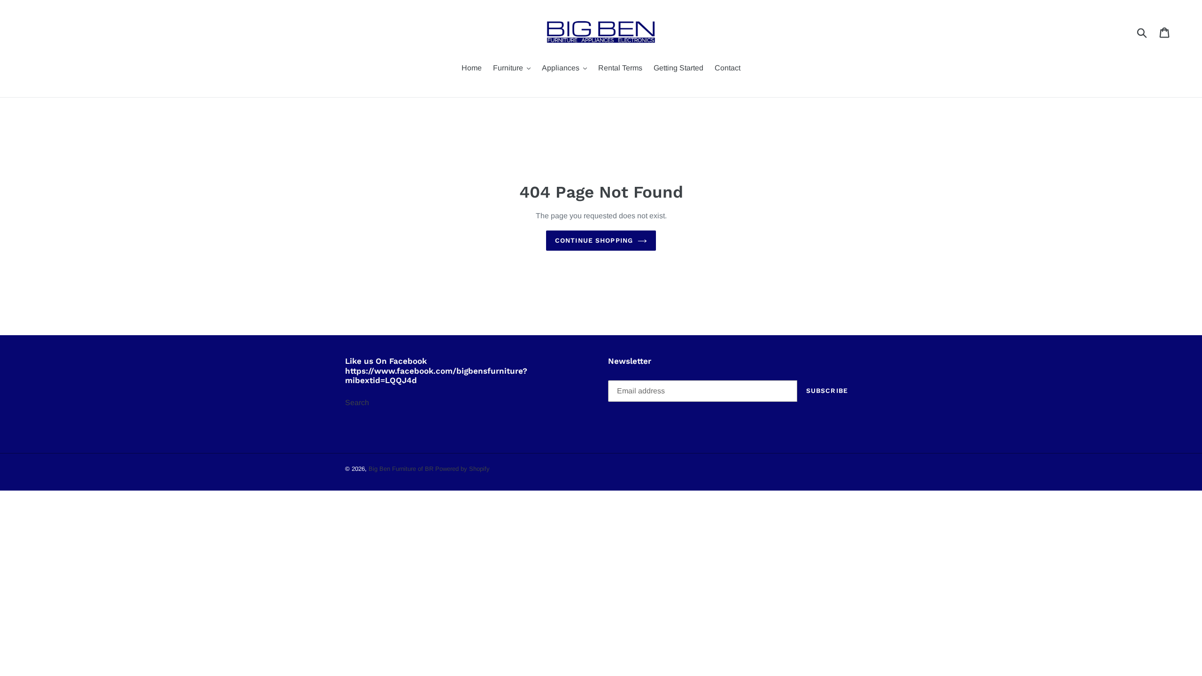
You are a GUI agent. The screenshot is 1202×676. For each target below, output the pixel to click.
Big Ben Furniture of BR (401, 468)
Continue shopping (594, 240)
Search (357, 403)
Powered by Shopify (462, 468)
